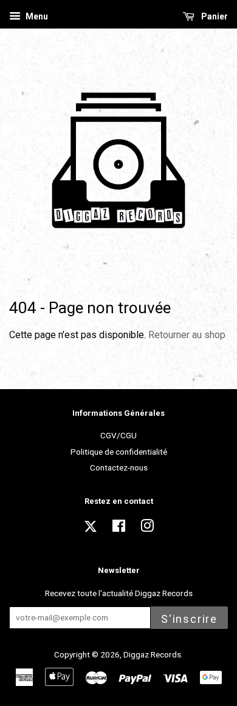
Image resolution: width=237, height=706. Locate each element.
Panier (213, 16)
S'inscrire (189, 619)
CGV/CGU (118, 435)
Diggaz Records (152, 654)
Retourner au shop (186, 335)
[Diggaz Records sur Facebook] (119, 528)
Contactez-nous (119, 467)
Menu (36, 16)
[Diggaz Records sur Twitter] (90, 530)
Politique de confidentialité (118, 452)
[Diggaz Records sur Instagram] (147, 528)
